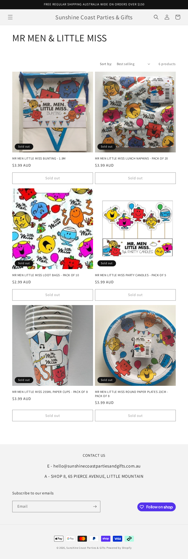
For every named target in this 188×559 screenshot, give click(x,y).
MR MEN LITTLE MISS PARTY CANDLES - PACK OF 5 (130, 275)
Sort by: (106, 64)
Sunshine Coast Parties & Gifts (86, 547)
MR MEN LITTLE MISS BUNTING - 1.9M (39, 158)
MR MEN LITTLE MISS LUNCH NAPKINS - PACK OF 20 (131, 158)
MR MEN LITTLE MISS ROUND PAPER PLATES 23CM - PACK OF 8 (131, 394)
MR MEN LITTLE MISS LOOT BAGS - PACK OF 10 (45, 275)
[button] (10, 17)
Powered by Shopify (119, 547)
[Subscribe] (94, 506)
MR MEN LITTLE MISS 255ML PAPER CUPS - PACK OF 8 (50, 392)
